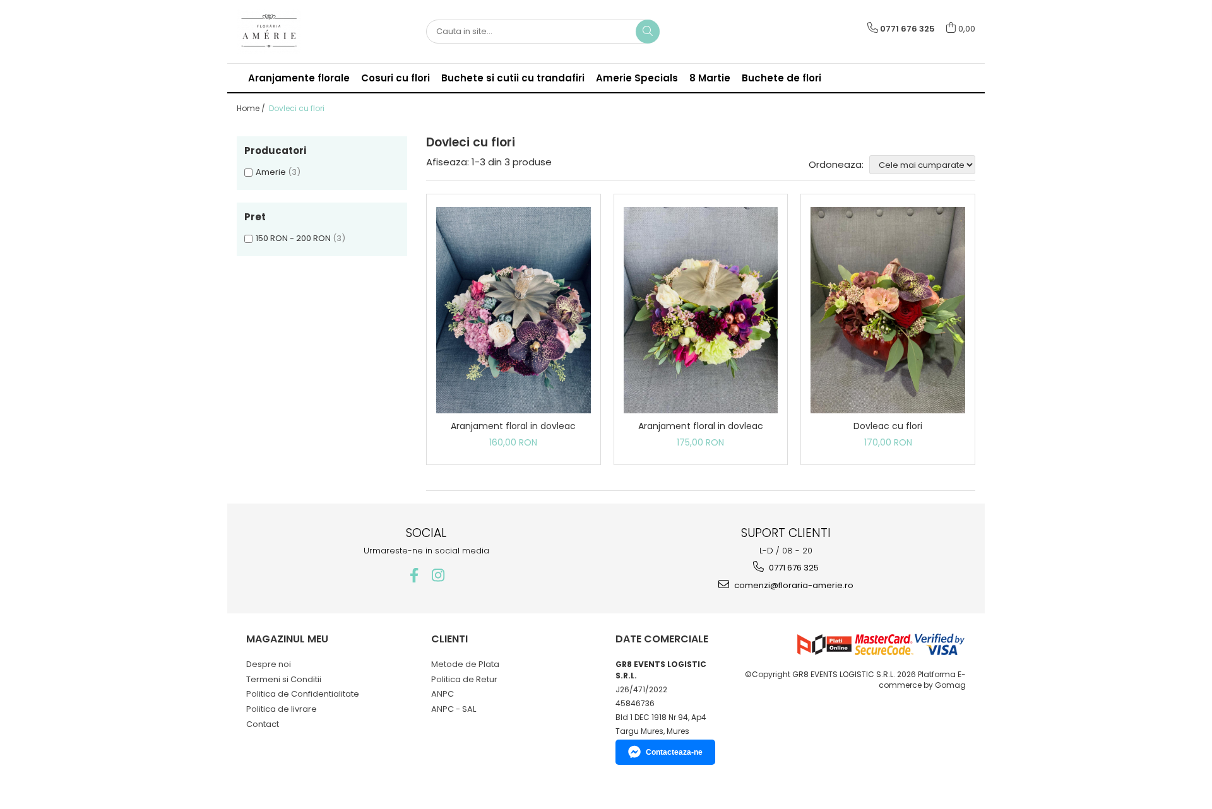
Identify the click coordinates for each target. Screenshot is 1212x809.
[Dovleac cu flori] (888, 310)
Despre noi (268, 664)
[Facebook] (414, 575)
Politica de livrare (281, 709)
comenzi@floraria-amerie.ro (792, 585)
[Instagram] (438, 575)
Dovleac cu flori (887, 426)
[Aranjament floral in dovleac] (513, 310)
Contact (262, 724)
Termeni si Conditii (283, 679)
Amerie (271, 172)
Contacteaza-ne (674, 752)
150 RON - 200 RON (293, 238)
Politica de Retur (464, 679)
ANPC (442, 694)
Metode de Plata (465, 664)
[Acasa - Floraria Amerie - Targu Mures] (300, 31)
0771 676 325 (793, 568)
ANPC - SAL (453, 709)
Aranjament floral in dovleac (513, 426)
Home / (252, 108)
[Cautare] (648, 32)
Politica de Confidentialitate (302, 694)
